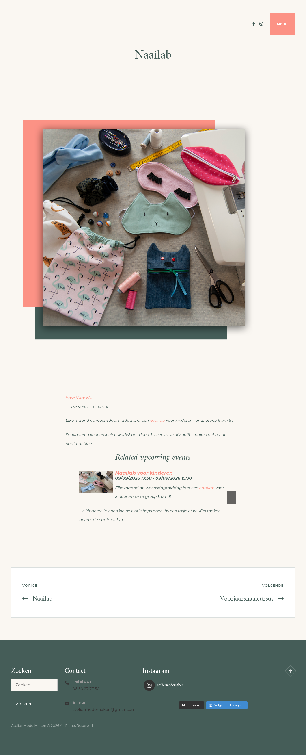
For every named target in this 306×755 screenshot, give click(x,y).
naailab (157, 420)
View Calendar (80, 397)
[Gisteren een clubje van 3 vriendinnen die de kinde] (213, 697)
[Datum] (68, 406)
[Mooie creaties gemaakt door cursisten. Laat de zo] (259, 697)
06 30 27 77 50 (86, 688)
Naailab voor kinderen (144, 473)
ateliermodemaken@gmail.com (104, 709)
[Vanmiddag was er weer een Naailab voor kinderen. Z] (166, 697)
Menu (282, 24)
